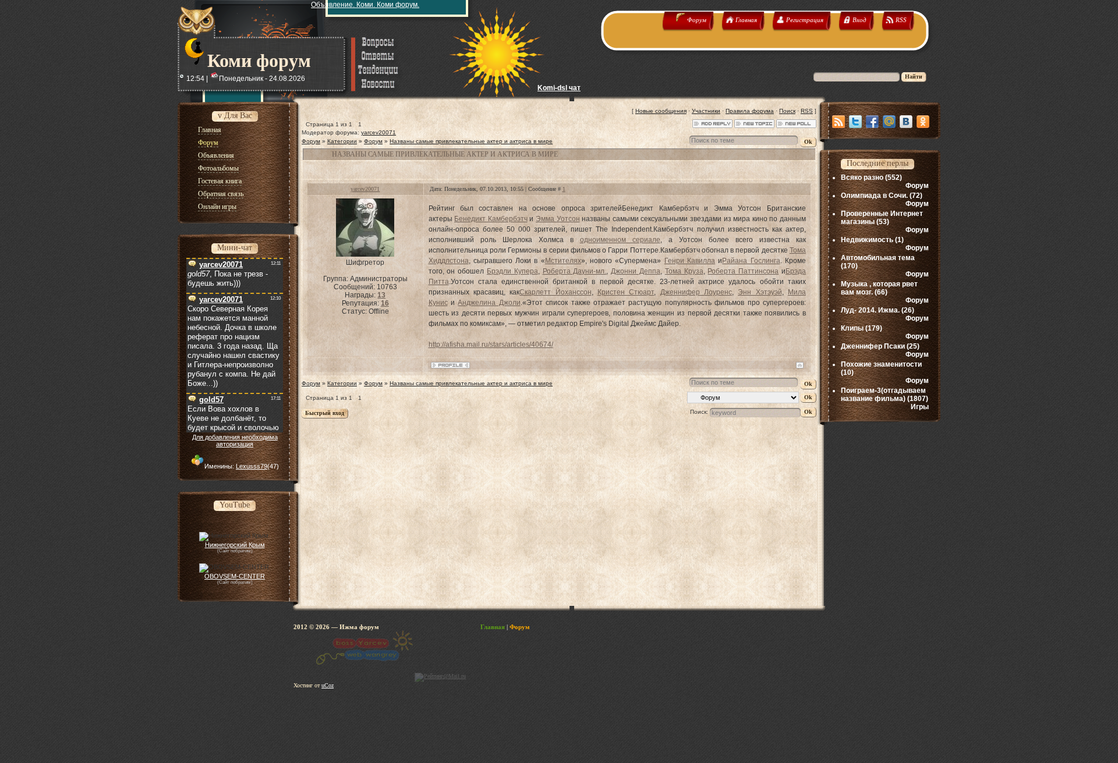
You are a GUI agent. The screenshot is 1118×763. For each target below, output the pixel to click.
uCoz (327, 685)
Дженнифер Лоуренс (696, 292)
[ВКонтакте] (906, 121)
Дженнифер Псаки (873, 346)
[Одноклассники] (923, 121)
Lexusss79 (251, 466)
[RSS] (838, 121)
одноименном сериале (620, 240)
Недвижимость (867, 240)
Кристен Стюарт (625, 292)
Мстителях (563, 261)
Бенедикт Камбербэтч (491, 219)
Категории (342, 141)
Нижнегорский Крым (235, 544)
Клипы (852, 328)
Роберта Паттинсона (743, 271)
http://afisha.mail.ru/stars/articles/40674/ (491, 344)
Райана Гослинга (751, 261)
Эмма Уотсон (558, 219)
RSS (807, 111)
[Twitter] (855, 121)
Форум (311, 141)
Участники (706, 111)
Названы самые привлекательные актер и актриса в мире (471, 141)
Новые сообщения (661, 111)
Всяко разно (862, 177)
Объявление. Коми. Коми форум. (365, 5)
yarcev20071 (378, 132)
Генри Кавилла (689, 261)
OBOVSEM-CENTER (234, 576)
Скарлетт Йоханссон (555, 292)
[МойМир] (889, 121)
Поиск (787, 111)
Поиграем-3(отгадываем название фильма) (883, 394)
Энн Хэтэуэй (759, 292)
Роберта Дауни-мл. (575, 271)
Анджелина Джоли (489, 303)
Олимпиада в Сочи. (874, 195)
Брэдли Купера (512, 271)
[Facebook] (872, 121)
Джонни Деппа (635, 271)
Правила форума (750, 111)
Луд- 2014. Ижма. (870, 310)
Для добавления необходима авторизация (235, 441)
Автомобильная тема (878, 258)
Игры (920, 407)
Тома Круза (684, 271)
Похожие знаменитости (881, 364)
